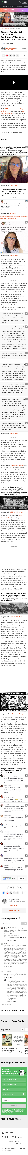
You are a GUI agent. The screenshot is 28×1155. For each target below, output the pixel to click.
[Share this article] (24, 55)
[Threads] (15, 1137)
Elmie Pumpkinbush (12, 935)
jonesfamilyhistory (16, 617)
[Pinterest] (7, 1137)
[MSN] (18, 1137)
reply (11, 933)
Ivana (5, 943)
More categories (8, 1094)
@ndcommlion (3, 216)
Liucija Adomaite (10, 48)
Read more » (14, 905)
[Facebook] (2, 1137)
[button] (22, 1029)
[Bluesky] (13, 1137)
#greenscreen (10, 216)
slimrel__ (13, 213)
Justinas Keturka (10, 49)
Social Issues (5, 28)
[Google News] (21, 1137)
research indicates (18, 465)
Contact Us (15, 1143)
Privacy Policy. (12, 1112)
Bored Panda (7, 1132)
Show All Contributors (14, 910)
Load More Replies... (12, 940)
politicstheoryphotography (18, 714)
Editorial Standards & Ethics (9, 1148)
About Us (4, 1143)
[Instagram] (5, 1137)
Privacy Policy (21, 1148)
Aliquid (9, 980)
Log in (24, 2)
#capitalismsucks (17, 216)
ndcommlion (14, 185)
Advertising (18, 1141)
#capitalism (24, 216)
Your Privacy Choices (7, 1141)
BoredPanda (5, 2)
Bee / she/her (7, 927)
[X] (10, 1137)
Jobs (9, 1143)
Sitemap (22, 1143)
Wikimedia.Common (16, 512)
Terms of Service (6, 1150)
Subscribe (14, 1105)
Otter (5, 971)
